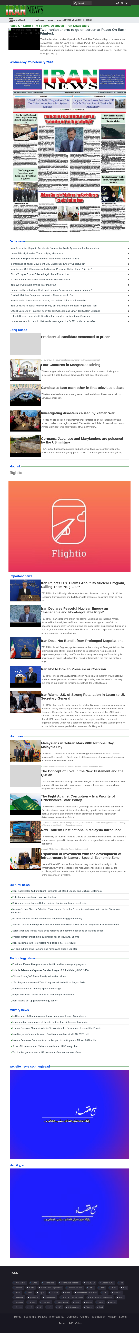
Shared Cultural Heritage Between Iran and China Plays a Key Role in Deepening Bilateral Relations (65, 924)
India (103, 1288)
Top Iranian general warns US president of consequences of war (46, 1052)
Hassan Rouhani (75, 1288)
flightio (16, 472)
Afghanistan (20, 1283)
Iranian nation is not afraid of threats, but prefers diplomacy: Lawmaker (48, 300)
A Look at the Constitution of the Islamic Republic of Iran (41, 279)
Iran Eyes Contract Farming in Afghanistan (33, 284)
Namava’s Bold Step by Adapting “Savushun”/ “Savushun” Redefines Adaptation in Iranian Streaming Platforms (65, 911)
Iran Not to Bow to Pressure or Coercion (73, 669)
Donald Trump (108, 1283)
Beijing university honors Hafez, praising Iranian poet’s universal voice (49, 903)
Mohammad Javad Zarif (87, 1293)
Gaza (31, 1288)
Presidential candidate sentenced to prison (75, 337)
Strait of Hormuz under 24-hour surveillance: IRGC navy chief (45, 1046)
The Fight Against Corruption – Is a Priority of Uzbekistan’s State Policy (78, 798)
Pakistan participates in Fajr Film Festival (34, 897)
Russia (32, 1302)
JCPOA (55, 1293)
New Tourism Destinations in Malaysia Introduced (81, 830)
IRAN (114, 1288)
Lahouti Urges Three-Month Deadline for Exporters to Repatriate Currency (50, 316)
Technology (98, 1316)
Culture (84, 1316)
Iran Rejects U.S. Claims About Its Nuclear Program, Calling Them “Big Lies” (51, 269)
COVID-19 (90, 1283)
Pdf (70, 1323)
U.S (30, 1307)
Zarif (101, 1307)
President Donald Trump (73, 1297)
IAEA (92, 1288)
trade (101, 1302)
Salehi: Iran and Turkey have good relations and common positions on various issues (57, 930)
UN (50, 1307)
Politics (42, 1316)
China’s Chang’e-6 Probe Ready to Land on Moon (39, 976)
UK (40, 1307)
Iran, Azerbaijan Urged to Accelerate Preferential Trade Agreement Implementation (55, 248)
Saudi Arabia (63, 1302)
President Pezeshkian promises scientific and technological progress (49, 964)
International (56, 1316)
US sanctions (73, 1307)
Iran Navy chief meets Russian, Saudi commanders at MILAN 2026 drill (50, 1034)
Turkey (19, 1307)
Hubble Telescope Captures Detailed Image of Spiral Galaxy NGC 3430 (50, 970)
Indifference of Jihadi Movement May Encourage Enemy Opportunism (48, 263)
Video (78, 1323)
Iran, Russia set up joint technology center (34, 1000)
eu (122, 1283)
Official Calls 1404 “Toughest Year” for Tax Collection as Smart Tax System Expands (55, 310)
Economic (30, 1316)
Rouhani (19, 1302)
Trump (112, 1302)
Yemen (89, 1307)
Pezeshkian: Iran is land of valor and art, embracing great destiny (47, 918)
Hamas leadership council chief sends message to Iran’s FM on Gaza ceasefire (53, 321)
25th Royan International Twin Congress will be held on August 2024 (48, 982)
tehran (89, 1302)
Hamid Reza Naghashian (51, 1288)
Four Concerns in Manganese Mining (70, 365)
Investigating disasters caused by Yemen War (78, 413)
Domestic (72, 1316)
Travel (62, 1323)
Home (17, 1316)
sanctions (47, 1302)
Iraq (124, 1288)
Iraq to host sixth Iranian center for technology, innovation (43, 994)
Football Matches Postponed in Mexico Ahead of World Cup (42, 295)
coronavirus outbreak (70, 1283)
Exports (19, 1288)
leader (67, 1293)
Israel (30, 1293)
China (35, 1283)
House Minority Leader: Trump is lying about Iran (37, 253)
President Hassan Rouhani (101, 1297)
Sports (123, 1316)
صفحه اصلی (39, 20)
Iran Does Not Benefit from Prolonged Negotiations (82, 641)
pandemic (34, 1297)
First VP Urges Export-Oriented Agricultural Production (40, 274)
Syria (77, 1302)
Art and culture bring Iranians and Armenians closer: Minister (44, 948)
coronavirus (49, 1283)
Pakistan (117, 1293)
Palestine (19, 1297)
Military (112, 1316)
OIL (105, 1293)
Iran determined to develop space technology (36, 988)
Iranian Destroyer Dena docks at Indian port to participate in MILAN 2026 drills (54, 1040)
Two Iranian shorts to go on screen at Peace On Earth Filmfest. (83, 31)
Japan (41, 1293)
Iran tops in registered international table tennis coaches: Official (45, 258)
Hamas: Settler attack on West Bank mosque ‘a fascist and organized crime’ (51, 290)
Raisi (121, 1297)
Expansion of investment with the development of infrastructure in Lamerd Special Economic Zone (81, 856)
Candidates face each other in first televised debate (82, 388)
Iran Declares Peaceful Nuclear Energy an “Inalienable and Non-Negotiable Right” (54, 305)
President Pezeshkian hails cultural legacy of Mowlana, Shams (45, 936)
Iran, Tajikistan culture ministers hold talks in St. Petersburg (44, 942)
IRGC (18, 1293)
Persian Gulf (50, 1297)
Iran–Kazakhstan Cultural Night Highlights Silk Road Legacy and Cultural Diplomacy (57, 891)
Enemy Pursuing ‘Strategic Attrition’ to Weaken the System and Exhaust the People (56, 1028)
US (59, 1307)
